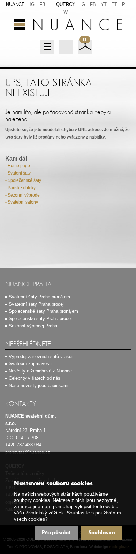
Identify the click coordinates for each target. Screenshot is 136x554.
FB (42, 4)
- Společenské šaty (23, 180)
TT (114, 4)
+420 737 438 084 (23, 444)
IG (32, 4)
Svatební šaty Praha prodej (36, 304)
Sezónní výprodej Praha (33, 325)
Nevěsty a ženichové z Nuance (40, 371)
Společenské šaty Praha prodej (40, 318)
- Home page (17, 165)
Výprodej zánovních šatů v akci (41, 356)
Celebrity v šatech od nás (34, 378)
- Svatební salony (21, 202)
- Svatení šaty (18, 173)
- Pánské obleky (20, 187)
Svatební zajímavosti (30, 363)
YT (104, 4)
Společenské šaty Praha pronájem (43, 311)
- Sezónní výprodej (23, 195)
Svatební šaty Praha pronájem (39, 296)
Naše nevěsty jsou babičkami (38, 385)
